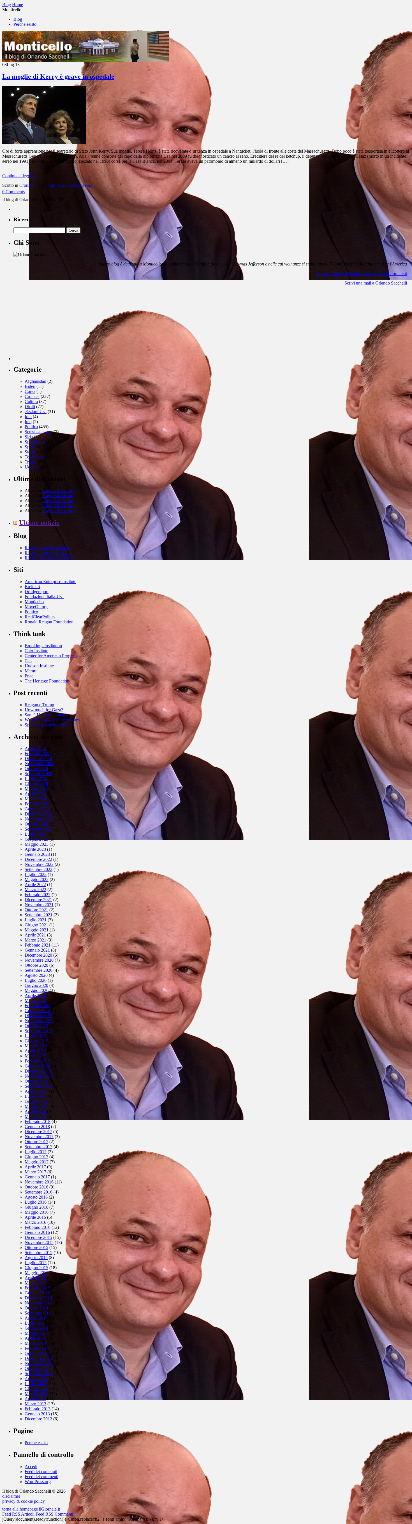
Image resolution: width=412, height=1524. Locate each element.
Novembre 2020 (39, 960)
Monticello (34, 601)
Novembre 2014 (39, 1303)
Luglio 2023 (36, 834)
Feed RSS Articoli (18, 1514)
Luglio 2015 (36, 1262)
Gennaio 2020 (37, 1010)
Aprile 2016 (35, 1217)
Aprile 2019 (35, 1050)
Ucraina (32, 467)
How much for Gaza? (44, 709)
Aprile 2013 (35, 1398)
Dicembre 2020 (38, 955)
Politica (31, 426)
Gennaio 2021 (37, 950)
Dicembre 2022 (38, 859)
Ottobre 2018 (36, 1081)
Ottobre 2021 (36, 909)
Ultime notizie (39, 522)
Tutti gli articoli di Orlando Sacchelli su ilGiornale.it (361, 273)
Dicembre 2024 (38, 758)
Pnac (29, 676)
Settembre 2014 (38, 1313)
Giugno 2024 (36, 783)
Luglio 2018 (36, 1096)
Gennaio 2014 (37, 1353)
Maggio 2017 (36, 1161)
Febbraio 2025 (37, 753)
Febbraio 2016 (37, 1227)
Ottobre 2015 (36, 1247)
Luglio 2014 (36, 1323)
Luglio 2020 (36, 980)
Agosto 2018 (36, 1091)
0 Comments (13, 191)
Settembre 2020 (38, 970)
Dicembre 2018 (38, 1071)
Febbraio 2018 (37, 1121)
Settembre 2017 (38, 1146)
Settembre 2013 (38, 1373)
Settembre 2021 (38, 914)
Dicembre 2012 (38, 1418)
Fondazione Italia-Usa (44, 596)
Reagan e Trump (39, 704)
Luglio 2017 (36, 1151)
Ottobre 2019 (36, 1025)
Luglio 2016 (36, 1202)
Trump (30, 462)
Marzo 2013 (35, 1403)
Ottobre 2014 (36, 1308)
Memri (30, 670)
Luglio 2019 (36, 1035)
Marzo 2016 (35, 1222)
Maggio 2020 (36, 990)
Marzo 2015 (35, 1282)
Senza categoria (38, 431)
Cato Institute (36, 650)
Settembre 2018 (38, 1086)
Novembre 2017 (39, 1136)
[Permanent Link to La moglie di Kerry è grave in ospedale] (44, 142)
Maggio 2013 (36, 1393)
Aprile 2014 (35, 1338)
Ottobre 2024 (36, 768)
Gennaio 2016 (37, 1232)
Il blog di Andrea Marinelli (48, 552)
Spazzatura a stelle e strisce (48, 725)
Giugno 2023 (36, 839)
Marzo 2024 (35, 798)
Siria (29, 436)
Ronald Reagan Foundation (49, 621)
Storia (30, 451)
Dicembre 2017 (38, 1131)
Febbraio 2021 (37, 945)
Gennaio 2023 (37, 854)
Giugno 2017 (36, 1156)
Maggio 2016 (36, 1212)
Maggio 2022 (36, 879)
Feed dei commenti (41, 1476)
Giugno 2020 (36, 985)
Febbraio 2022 (37, 894)
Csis (28, 660)
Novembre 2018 (39, 1076)
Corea (30, 391)
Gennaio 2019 (37, 1066)
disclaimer (11, 1496)
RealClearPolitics (40, 616)
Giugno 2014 (36, 1328)
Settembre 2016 (38, 1192)
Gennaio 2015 (37, 1292)
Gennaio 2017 (37, 1177)
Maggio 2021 (36, 930)
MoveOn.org (36, 606)
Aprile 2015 (35, 1277)
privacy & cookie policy (23, 1501)
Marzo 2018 (35, 1116)
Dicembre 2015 (38, 1237)
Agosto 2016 (36, 1197)
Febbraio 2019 (37, 1061)
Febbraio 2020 (37, 1005)
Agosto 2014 (36, 1318)
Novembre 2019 (39, 1020)
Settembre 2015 (38, 1252)
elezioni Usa (36, 411)
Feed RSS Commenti (54, 1514)
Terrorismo (34, 457)
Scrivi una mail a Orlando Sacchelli (375, 283)
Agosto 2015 (36, 1257)
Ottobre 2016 (36, 1187)
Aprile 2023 (35, 849)
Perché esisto (24, 24)
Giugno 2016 (36, 1207)
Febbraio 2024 (37, 803)
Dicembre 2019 (38, 1015)
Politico (31, 611)
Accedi (31, 1466)
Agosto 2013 (36, 1378)
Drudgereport (36, 591)
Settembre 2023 (38, 829)
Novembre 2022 (39, 864)
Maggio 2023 (36, 844)
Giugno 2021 (36, 924)
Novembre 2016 (39, 1182)
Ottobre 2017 (36, 1141)
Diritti (30, 406)
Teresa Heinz (80, 185)
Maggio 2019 (36, 1045)
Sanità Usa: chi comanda (46, 714)
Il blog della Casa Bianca (47, 547)
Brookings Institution (43, 645)
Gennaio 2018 (37, 1126)
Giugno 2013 (36, 1388)
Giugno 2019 (36, 1040)
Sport (29, 446)
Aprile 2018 (35, 1111)
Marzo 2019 (35, 1056)
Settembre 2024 (38, 773)
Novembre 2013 (39, 1363)
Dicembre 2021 (38, 899)
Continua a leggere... (20, 175)
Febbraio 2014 (37, 1348)
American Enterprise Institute (50, 581)
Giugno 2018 (36, 1101)
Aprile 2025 (35, 748)
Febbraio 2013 (37, 1408)
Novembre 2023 (39, 819)
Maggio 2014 (36, 1333)
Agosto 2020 (36, 975)
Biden (30, 386)
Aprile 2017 (35, 1166)
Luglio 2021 (36, 919)
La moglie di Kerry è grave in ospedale (58, 76)
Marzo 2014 (35, 1343)
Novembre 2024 (39, 763)
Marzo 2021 (35, 940)
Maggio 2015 (36, 1272)
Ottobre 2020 (36, 965)
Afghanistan (35, 381)
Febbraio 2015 (37, 1287)
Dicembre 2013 (38, 1358)
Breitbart (32, 586)
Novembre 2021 (39, 904)
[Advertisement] (55, 325)
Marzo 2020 (35, 1000)
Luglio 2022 (36, 874)
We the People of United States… (54, 719)
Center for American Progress (51, 655)
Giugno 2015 (36, 1267)
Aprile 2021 (35, 935)
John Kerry (56, 185)
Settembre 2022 (38, 869)
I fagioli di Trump (57, 490)
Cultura (31, 401)
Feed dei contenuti (41, 1471)
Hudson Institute (39, 665)
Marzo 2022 (35, 889)
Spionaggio (35, 441)
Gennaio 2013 (37, 1413)
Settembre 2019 (38, 1030)
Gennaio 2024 (37, 809)
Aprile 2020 (35, 995)
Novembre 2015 (39, 1242)
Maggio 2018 (36, 1106)
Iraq (28, 421)
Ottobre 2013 (36, 1368)
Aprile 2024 (35, 793)
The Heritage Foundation (47, 681)
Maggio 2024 (36, 788)
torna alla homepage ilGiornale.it (31, 1509)
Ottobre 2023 (36, 824)
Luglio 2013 (36, 1383)
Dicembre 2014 (38, 1297)
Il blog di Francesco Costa (48, 557)
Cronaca (26, 185)
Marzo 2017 (35, 1171)
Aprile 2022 (35, 884)
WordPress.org (38, 1481)
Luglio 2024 (36, 778)
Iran (28, 416)
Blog (17, 19)
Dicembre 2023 (38, 814)
